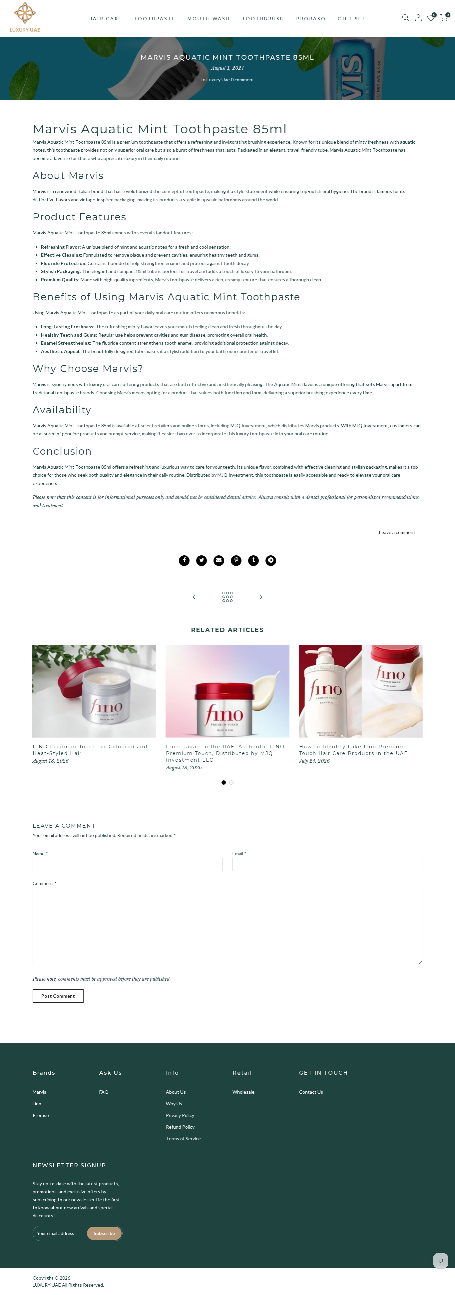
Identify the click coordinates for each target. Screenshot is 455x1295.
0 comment (242, 79)
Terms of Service (183, 1138)
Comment (45, 883)
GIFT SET (352, 18)
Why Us (174, 1103)
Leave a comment (397, 532)
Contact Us (311, 1092)
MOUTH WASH (209, 18)
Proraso (41, 1115)
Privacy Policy (180, 1115)
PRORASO (311, 18)
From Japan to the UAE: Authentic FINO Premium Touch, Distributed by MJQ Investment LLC (225, 753)
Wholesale (243, 1092)
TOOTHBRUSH (263, 18)
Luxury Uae (218, 79)
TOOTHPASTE (155, 18)
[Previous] (39, 715)
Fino (37, 1103)
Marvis (39, 1092)
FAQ (104, 1092)
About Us (176, 1092)
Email (239, 853)
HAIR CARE (105, 18)
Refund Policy (180, 1127)
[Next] (415, 715)
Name (40, 853)
